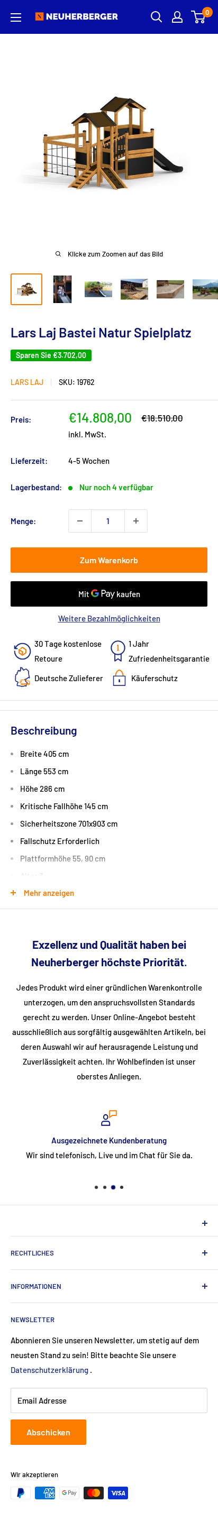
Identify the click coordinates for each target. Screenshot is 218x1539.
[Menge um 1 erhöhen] (136, 521)
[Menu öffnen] (16, 17)
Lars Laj (27, 382)
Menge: (23, 521)
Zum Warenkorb (109, 560)
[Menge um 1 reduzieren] (80, 521)
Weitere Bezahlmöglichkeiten (109, 618)
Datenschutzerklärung (49, 1370)
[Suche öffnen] (156, 17)
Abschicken (48, 1432)
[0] (198, 17)
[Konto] (177, 17)
